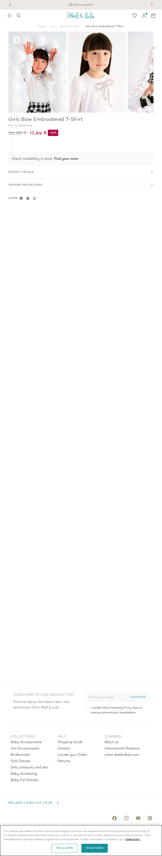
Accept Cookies (94, 848)
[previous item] (10, 4)
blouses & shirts (70, 26)
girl (53, 26)
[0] (134, 15)
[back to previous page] (17, 40)
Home (42, 26)
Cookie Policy (132, 839)
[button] (81, 159)
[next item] (151, 4)
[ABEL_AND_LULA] (81, 15)
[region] (81, 840)
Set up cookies (64, 848)
